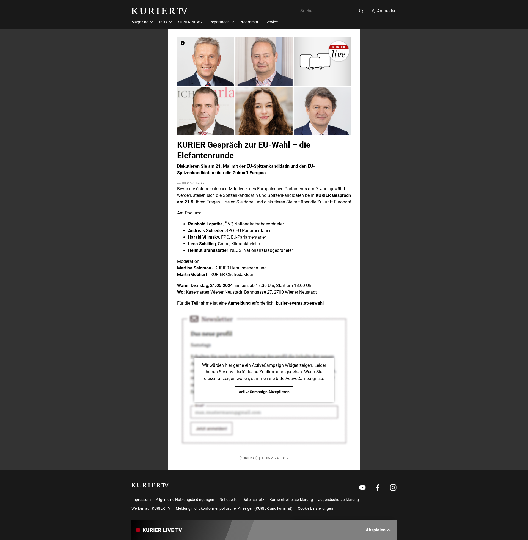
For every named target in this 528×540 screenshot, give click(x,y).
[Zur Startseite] (159, 11)
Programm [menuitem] (249, 22)
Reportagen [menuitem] (220, 22)
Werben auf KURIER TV (150, 508)
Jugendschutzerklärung (338, 499)
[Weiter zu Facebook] (378, 487)
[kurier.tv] (150, 485)
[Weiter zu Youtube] (362, 487)
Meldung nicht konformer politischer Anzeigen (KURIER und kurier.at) (234, 508)
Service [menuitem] (272, 22)
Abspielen (376, 530)
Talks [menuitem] (162, 22)
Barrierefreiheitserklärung (291, 499)
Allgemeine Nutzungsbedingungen (185, 499)
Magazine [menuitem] (139, 22)
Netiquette (228, 499)
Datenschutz (253, 499)
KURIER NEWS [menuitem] (189, 22)
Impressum (141, 499)
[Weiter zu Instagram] (393, 487)
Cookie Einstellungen (315, 508)
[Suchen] (361, 11)
